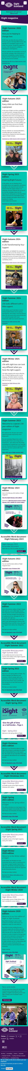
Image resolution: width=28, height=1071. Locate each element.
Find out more (7, 1000)
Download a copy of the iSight (10, 816)
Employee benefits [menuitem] (6, 1055)
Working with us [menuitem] (5, 1058)
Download (20, 551)
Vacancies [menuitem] (21, 1053)
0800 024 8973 (14, 13)
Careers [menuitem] (15, 1053)
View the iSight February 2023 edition (12, 497)
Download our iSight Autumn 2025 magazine (13, 139)
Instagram (12, 1036)
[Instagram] (7, 1036)
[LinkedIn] (8, 1039)
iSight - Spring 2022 (9, 731)
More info (3, 1065)
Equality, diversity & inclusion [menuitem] (18, 1055)
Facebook (3, 1038)
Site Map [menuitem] (3, 1053)
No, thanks (9, 1068)
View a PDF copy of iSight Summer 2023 (12, 452)
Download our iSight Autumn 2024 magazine (13, 262)
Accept (3, 1068)
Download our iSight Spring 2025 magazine (13, 203)
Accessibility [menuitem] (9, 1053)
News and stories (8, 987)
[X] (16, 1036)
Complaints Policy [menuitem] (15, 1058)
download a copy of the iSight (14, 632)
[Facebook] (20, 1036)
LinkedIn (11, 1038)
